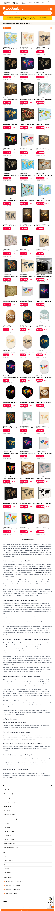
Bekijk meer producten (27, 539)
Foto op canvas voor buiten (11, 847)
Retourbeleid (36, 905)
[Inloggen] (48, 8)
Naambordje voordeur (9, 798)
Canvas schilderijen (9, 794)
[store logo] (14, 8)
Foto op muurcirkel (9, 839)
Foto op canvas (8, 823)
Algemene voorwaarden (28, 905)
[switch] (50, 907)
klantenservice (6, 748)
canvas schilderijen (40, 643)
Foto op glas (7, 827)
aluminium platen (37, 572)
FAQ (5, 856)
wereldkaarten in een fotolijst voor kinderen (39, 580)
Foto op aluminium (9, 831)
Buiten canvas (7, 806)
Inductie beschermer (9, 790)
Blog (5, 864)
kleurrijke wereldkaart (35, 568)
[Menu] (53, 897)
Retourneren (7, 872)
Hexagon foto (7, 835)
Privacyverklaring (19, 905)
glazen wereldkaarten (18, 580)
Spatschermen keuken (9, 814)
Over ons (6, 868)
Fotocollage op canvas (9, 843)
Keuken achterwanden (9, 802)
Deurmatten (7, 810)
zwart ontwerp (21, 568)
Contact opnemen (8, 860)
